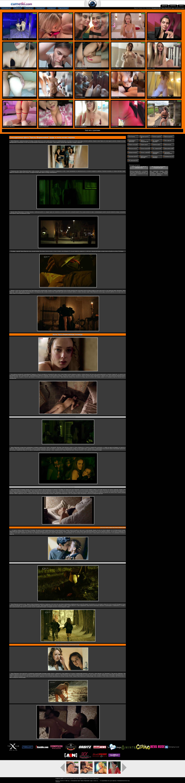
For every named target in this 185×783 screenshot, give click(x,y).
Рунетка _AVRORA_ (8, 39)
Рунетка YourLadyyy (116, 68)
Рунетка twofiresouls (44, 39)
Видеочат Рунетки (138, 8)
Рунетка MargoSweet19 (81, 68)
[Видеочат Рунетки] (21, 7)
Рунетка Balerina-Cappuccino (46, 97)
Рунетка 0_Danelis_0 (152, 126)
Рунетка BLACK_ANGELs (9, 68)
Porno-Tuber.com (28, 8)
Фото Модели (80, 778)
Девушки (164, 5)
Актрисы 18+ (86, 778)
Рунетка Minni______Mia (117, 126)
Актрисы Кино (73, 778)
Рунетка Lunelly (115, 97)
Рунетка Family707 (152, 39)
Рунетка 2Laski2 (79, 39)
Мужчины (173, 5)
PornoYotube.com (40, 8)
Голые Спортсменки (94, 778)
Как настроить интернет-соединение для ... (159, 167)
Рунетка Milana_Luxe (116, 39)
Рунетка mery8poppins (81, 126)
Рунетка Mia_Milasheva (9, 126)
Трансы (181, 5)
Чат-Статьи (66, 778)
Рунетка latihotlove (8, 97)
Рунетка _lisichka (151, 97)
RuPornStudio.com (6, 8)
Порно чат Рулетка (63, 8)
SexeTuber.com (51, 8)
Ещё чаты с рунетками (92, 130)
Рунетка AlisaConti (43, 126)
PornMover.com (17, 8)
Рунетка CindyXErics (80, 97)
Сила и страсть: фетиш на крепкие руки (139, 167)
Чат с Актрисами (147, 8)
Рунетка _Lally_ (151, 68)
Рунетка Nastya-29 (43, 68)
